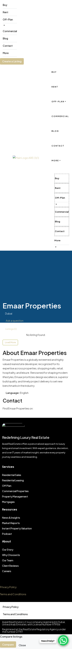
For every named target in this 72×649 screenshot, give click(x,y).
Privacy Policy (8, 587)
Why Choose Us (11, 554)
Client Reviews (10, 565)
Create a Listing (11, 61)
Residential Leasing (13, 480)
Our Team (7, 560)
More (6, 53)
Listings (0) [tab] (11, 329)
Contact (8, 45)
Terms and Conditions (13, 594)
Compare (8, 644)
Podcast (7, 533)
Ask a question (14, 320)
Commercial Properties (15, 491)
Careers (6, 571)
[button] (56, 204)
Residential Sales (11, 474)
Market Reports (11, 523)
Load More (10, 342)
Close (22, 645)
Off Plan (6, 485)
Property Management (15, 496)
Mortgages (8, 501)
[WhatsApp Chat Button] (63, 640)
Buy (5, 4)
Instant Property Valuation (17, 528)
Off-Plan (8, 19)
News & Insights (11, 517)
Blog (5, 38)
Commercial (10, 31)
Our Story (7, 549)
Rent (5, 12)
